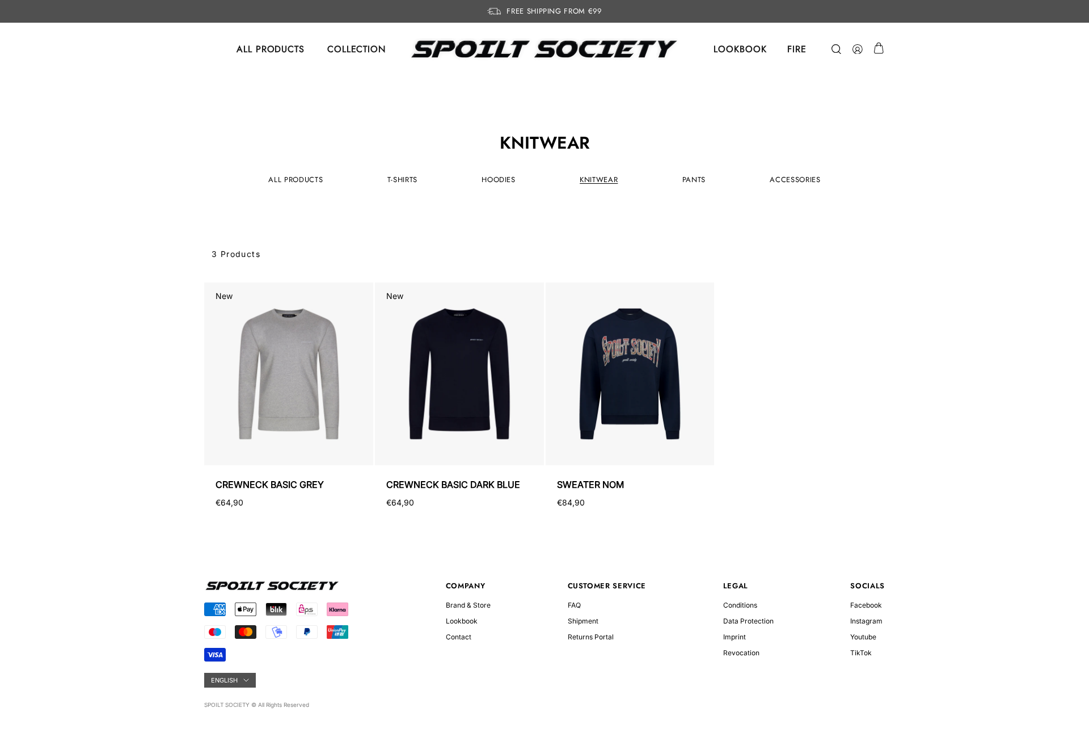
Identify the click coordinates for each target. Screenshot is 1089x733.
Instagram (866, 621)
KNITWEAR (599, 179)
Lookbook (462, 621)
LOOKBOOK (740, 49)
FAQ (574, 605)
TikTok (861, 652)
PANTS (694, 179)
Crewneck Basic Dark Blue (453, 484)
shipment (583, 621)
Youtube (863, 637)
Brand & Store (468, 605)
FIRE (797, 49)
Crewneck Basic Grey (270, 484)
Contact (458, 637)
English (224, 680)
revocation (741, 652)
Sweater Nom (590, 484)
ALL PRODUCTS (271, 49)
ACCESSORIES (795, 179)
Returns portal (591, 637)
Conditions (740, 605)
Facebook (866, 605)
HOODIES (499, 179)
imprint (734, 637)
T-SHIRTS (402, 179)
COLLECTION (356, 49)
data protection (748, 621)
